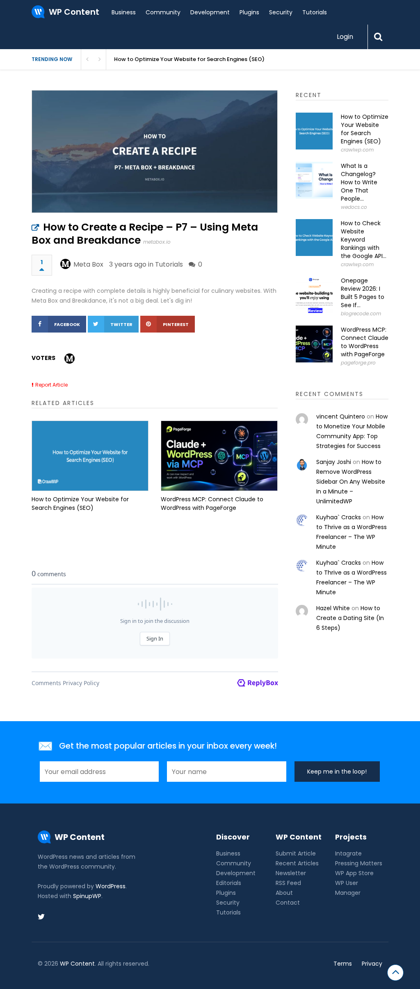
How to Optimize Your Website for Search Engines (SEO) (80, 503)
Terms (342, 964)
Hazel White (333, 608)
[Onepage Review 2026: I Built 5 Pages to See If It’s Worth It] (314, 294)
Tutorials (314, 12)
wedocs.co (354, 207)
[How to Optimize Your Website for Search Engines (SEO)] (90, 456)
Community (163, 12)
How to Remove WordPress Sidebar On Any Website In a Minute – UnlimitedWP (350, 481)
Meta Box (88, 264)
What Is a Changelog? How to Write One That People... (359, 182)
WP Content (77, 964)
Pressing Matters (358, 863)
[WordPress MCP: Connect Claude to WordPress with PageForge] (219, 456)
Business (124, 12)
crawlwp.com (357, 149)
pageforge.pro (358, 362)
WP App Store (354, 873)
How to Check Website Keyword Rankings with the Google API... (363, 239)
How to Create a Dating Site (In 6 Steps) (350, 618)
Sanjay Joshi (333, 462)
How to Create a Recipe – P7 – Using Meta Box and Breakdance (145, 233)
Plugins (249, 12)
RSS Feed (288, 883)
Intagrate (348, 853)
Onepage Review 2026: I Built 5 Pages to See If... (362, 292)
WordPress (111, 886)
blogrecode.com (361, 313)
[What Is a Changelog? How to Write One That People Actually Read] (314, 180)
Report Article (51, 384)
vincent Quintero (340, 416)
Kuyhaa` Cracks (338, 517)
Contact (288, 902)
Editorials (228, 883)
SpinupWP (87, 896)
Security (280, 12)
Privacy (372, 964)
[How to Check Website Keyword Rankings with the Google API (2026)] (314, 237)
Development (210, 12)
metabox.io (157, 241)
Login (345, 36)
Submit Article (296, 853)
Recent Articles (297, 863)
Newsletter (291, 873)
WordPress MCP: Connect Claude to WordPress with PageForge (212, 503)
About (284, 893)
